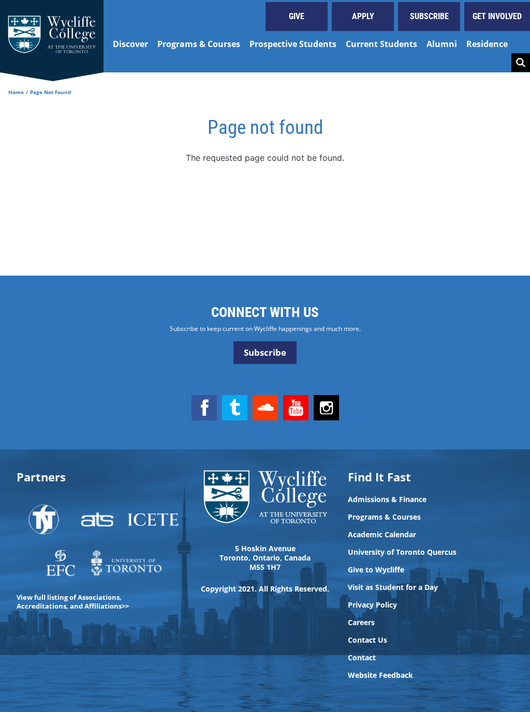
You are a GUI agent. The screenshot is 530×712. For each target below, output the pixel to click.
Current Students (381, 44)
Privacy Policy (372, 605)
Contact (362, 657)
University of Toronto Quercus (402, 552)
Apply (363, 16)
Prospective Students (292, 44)
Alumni (441, 44)
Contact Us (367, 640)
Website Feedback (380, 675)
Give (296, 16)
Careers (361, 622)
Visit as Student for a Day (393, 587)
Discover (130, 44)
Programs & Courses (198, 44)
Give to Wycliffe (376, 569)
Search (520, 62)
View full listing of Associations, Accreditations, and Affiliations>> (73, 602)
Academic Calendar (382, 534)
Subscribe (429, 16)
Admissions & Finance (387, 499)
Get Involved (497, 16)
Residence (487, 44)
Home (16, 92)
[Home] (52, 36)
